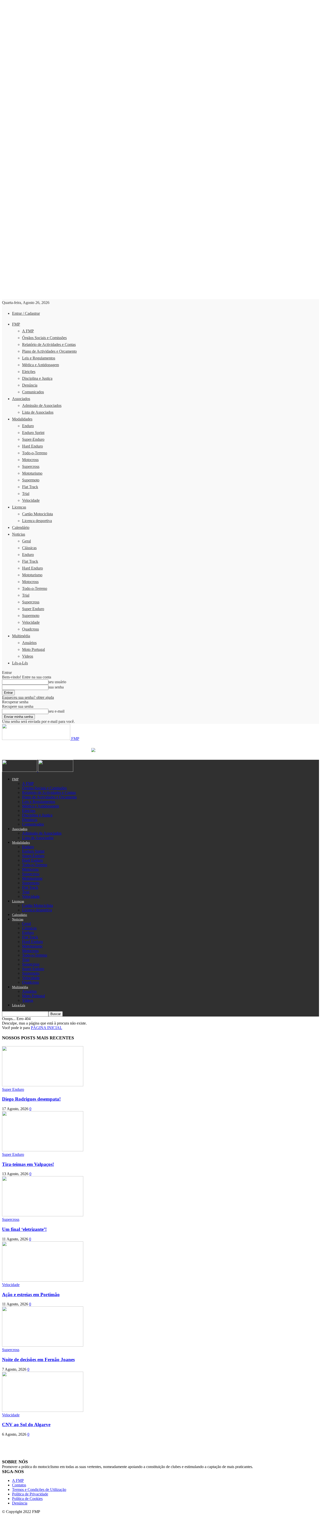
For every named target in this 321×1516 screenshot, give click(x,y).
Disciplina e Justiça (37, 378)
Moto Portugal (33, 649)
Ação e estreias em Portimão (31, 1294)
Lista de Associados (37, 412)
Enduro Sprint (33, 432)
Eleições (28, 371)
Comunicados (33, 392)
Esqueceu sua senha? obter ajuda (28, 697)
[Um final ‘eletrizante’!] (42, 1215)
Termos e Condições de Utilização (39, 1489)
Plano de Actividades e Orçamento (49, 351)
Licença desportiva (37, 521)
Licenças (19, 507)
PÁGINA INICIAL (46, 1028)
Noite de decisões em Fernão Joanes (38, 1359)
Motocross (30, 460)
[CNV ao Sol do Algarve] (42, 1410)
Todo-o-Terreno (34, 453)
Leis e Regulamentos (38, 358)
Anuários (29, 643)
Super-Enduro (33, 439)
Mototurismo (32, 473)
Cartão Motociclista (37, 514)
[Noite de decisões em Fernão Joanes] (42, 1345)
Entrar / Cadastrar (26, 313)
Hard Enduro (32, 446)
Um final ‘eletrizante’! (24, 1229)
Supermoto (30, 480)
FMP (16, 324)
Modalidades (22, 419)
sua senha (56, 687)
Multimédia (21, 636)
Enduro (28, 426)
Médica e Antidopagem (40, 365)
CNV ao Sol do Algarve (26, 1424)
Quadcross (30, 629)
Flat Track (30, 487)
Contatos (19, 1485)
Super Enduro (33, 609)
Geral (26, 541)
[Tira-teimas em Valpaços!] (42, 1150)
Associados (21, 399)
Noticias (18, 534)
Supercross (30, 466)
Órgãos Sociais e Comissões (44, 338)
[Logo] (20, 770)
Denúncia (29, 385)
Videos (27, 656)
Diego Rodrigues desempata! (31, 1099)
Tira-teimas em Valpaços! (28, 1164)
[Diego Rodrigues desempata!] (42, 1085)
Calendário (20, 527)
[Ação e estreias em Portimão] (42, 1280)
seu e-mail (56, 711)
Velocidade (31, 500)
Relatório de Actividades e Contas (49, 344)
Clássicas (29, 548)
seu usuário (57, 682)
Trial (25, 493)
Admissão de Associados (41, 405)
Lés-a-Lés (20, 663)
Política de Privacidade (30, 1494)
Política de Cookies (27, 1498)
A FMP (28, 331)
